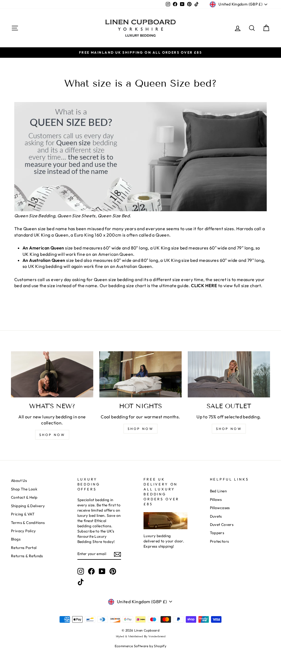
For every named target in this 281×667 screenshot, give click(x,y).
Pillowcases (220, 507)
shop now (52, 435)
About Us (19, 480)
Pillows (216, 499)
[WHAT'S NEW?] (52, 374)
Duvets (216, 516)
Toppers (217, 532)
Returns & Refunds (27, 555)
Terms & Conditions (28, 522)
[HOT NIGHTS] (140, 374)
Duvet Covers (222, 524)
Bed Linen (218, 490)
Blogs (16, 539)
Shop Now (229, 429)
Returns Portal (24, 547)
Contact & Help (24, 497)
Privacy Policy (23, 530)
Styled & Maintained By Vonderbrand (140, 636)
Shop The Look (24, 489)
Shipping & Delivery (28, 505)
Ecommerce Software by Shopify (141, 646)
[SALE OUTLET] (229, 374)
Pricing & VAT (23, 514)
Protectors (219, 541)
